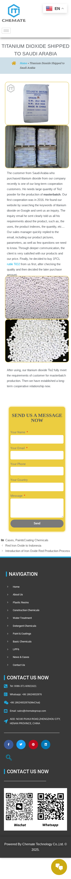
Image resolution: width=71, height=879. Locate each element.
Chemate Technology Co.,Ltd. (43, 844)
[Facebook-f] (8, 744)
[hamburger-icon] (6, 31)
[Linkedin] (45, 744)
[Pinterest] (33, 744)
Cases (9, 540)
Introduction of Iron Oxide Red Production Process (37, 551)
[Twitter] (21, 744)
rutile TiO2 (13, 264)
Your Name (18, 432)
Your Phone (18, 464)
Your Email (18, 448)
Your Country (19, 480)
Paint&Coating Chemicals (31, 540)
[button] (9, 758)
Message (16, 496)
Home (23, 63)
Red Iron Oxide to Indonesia (23, 545)
